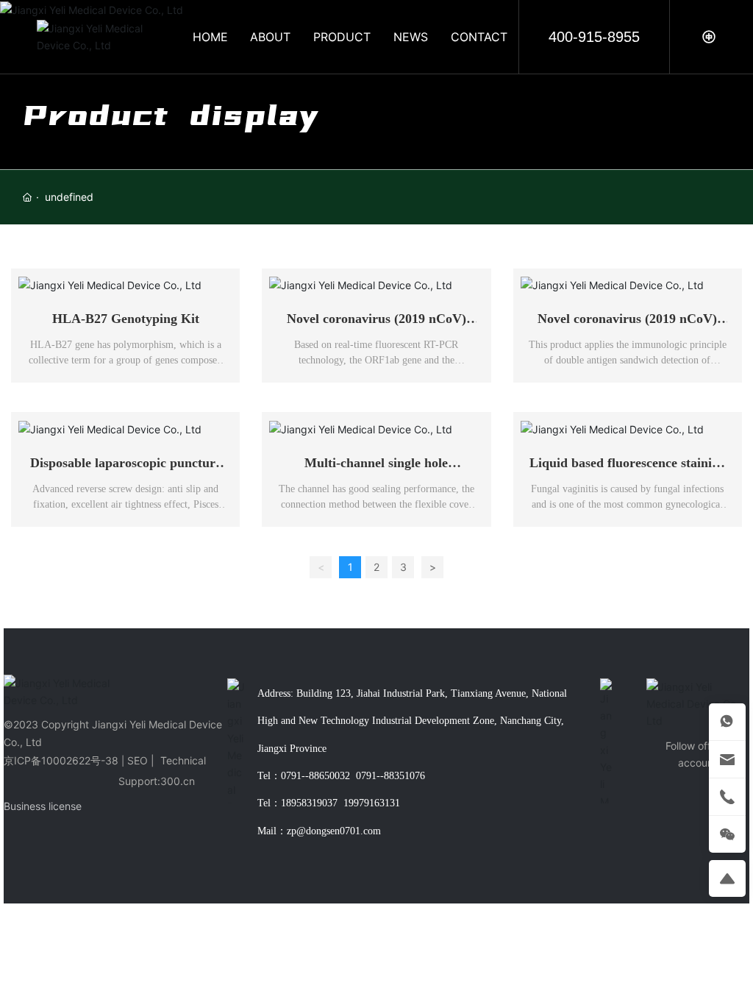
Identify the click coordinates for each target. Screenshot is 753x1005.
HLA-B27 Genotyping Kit (125, 318)
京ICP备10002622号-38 (61, 760)
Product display (171, 115)
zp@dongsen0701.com (334, 831)
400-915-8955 (594, 37)
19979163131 (371, 803)
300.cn (177, 781)
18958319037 (309, 803)
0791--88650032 (315, 775)
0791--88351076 (390, 775)
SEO (137, 760)
